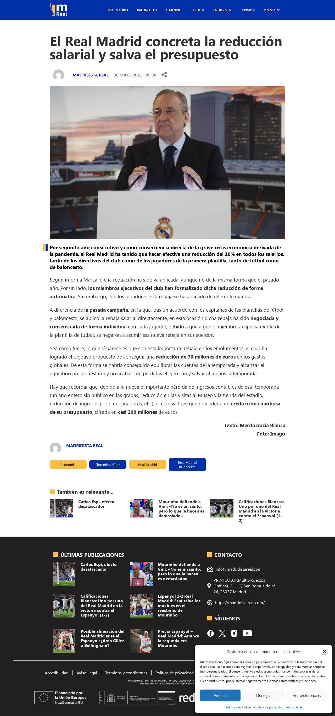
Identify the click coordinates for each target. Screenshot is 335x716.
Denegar (263, 695)
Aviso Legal (294, 707)
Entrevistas (223, 10)
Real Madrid (118, 10)
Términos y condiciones (126, 672)
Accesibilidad (56, 672)
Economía (68, 464)
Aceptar (220, 695)
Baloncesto (147, 10)
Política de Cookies (238, 707)
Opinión (248, 10)
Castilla (197, 10)
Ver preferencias (307, 695)
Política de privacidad (268, 707)
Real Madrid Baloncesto (187, 464)
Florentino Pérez (108, 464)
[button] (324, 651)
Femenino (173, 10)
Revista (270, 10)
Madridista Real (91, 75)
